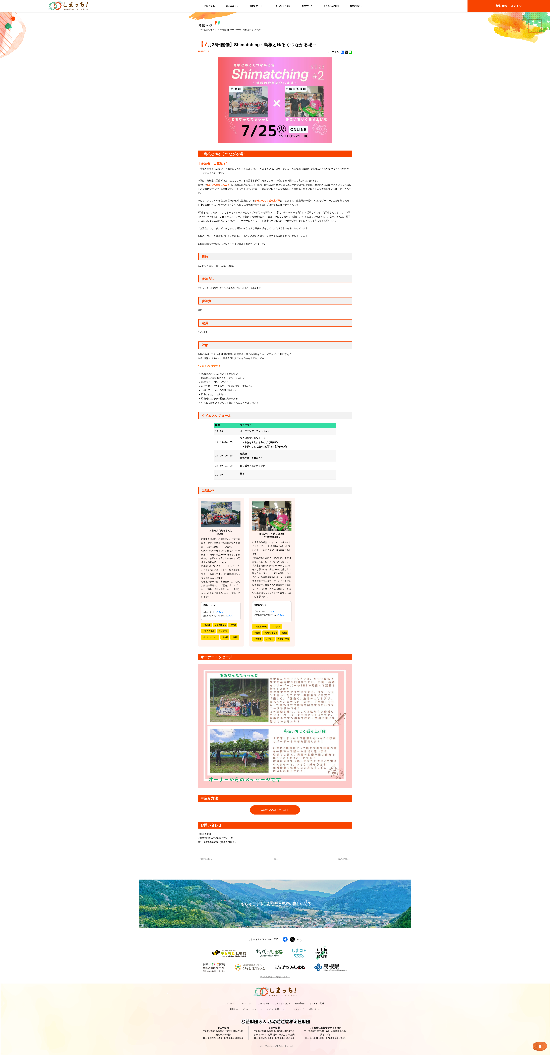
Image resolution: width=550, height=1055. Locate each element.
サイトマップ (298, 1009)
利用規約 (234, 1009)
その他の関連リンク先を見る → (275, 976)
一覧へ (275, 859)
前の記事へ (206, 859)
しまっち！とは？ (282, 6)
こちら (220, 612)
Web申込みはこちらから (275, 810)
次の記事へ (343, 859)
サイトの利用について (277, 1009)
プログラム (209, 6)
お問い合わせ (356, 6)
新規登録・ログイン (509, 5)
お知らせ (208, 30)
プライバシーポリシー (252, 1009)
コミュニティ (232, 6)
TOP (200, 30)
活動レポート (256, 6)
